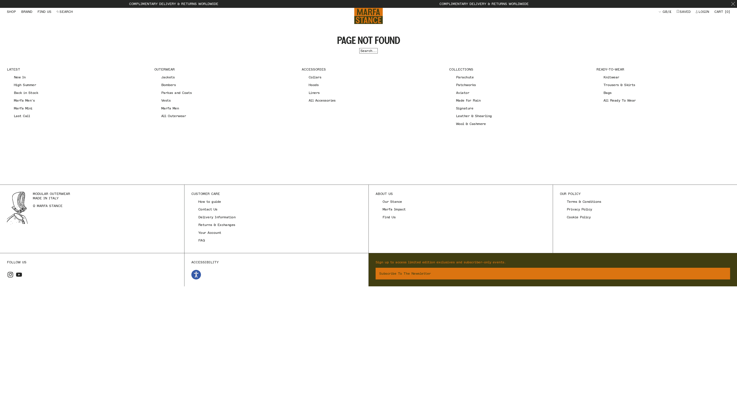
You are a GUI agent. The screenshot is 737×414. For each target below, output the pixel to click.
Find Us (389, 217)
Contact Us (207, 209)
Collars (315, 77)
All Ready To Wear (619, 100)
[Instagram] (10, 274)
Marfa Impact (394, 209)
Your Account (209, 233)
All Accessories (322, 100)
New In (20, 77)
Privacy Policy (579, 209)
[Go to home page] (368, 16)
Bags (607, 93)
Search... (368, 51)
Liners (314, 93)
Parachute (465, 77)
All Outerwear (173, 116)
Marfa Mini (23, 108)
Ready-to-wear (610, 69)
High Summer (25, 85)
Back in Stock (26, 93)
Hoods (314, 85)
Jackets (168, 77)
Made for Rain (468, 100)
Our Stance (392, 202)
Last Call (22, 116)
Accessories (314, 69)
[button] (733, 4)
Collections (461, 69)
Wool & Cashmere (471, 124)
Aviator (462, 93)
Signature (464, 108)
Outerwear (164, 69)
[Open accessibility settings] (196, 274)
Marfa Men (170, 108)
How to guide (209, 202)
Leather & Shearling (474, 116)
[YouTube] (19, 274)
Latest (13, 69)
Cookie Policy (579, 217)
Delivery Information (216, 217)
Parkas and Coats (176, 93)
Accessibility (205, 262)
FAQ (201, 240)
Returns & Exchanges (216, 225)
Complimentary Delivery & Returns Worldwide (141, 4)
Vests (166, 100)
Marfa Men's (24, 100)
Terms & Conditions (584, 202)
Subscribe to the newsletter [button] (405, 273)
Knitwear (611, 77)
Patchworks (466, 85)
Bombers (168, 85)
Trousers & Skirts (619, 85)
